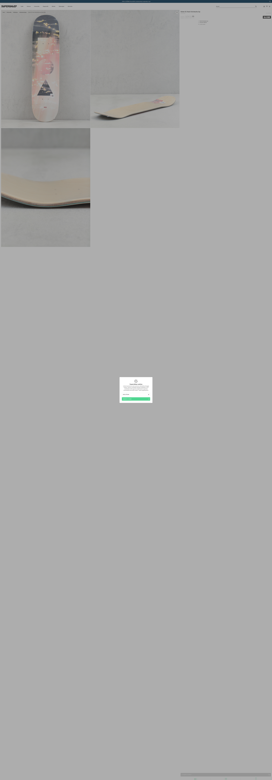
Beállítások (126, 394)
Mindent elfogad (127, 399)
